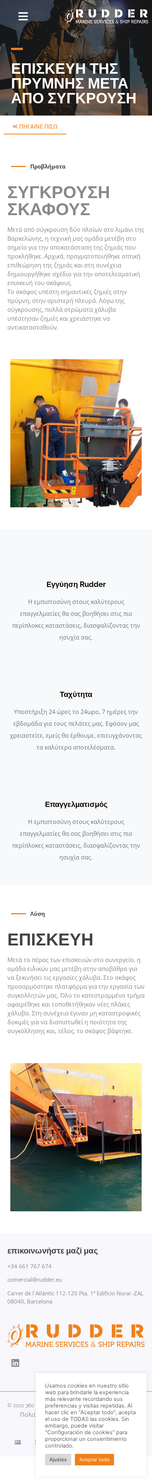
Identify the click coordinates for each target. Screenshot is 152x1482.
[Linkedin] (15, 1363)
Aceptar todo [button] (94, 1459)
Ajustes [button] (58, 1459)
